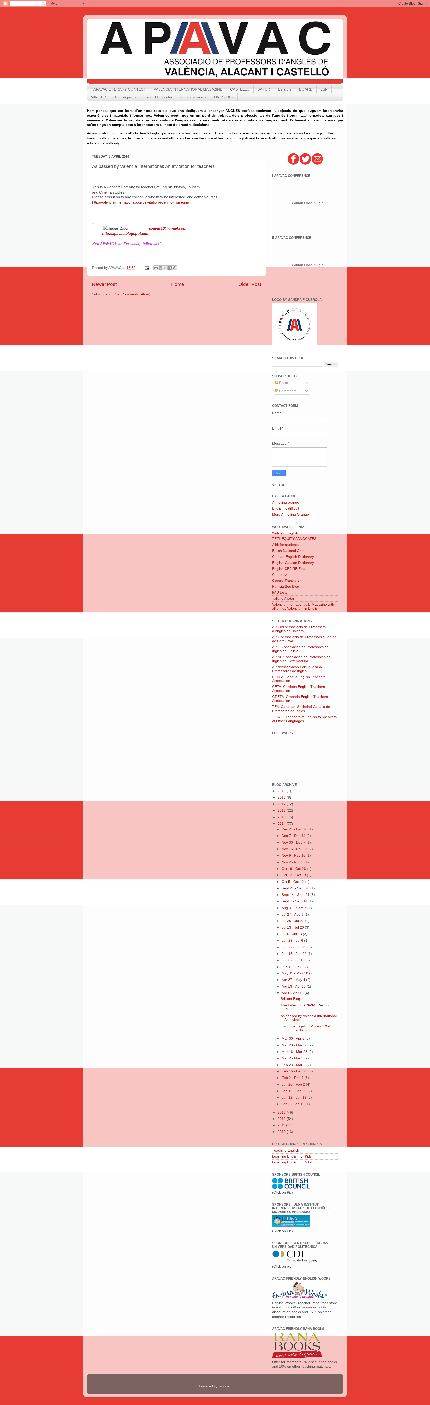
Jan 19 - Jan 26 (294, 1091)
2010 (282, 1132)
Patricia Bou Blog (285, 586)
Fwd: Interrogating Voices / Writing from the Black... (308, 1028)
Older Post (249, 284)
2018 (282, 797)
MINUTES (99, 97)
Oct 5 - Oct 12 (293, 882)
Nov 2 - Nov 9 (293, 862)
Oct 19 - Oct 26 (294, 869)
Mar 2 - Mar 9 (293, 1058)
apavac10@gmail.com (167, 228)
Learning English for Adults (293, 1162)
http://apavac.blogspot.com (125, 234)
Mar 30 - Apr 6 (293, 1038)
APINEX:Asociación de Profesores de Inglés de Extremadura (301, 659)
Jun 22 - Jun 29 (294, 947)
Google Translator (286, 580)
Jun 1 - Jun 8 (292, 967)
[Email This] (155, 267)
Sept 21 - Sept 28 (296, 888)
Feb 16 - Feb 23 (295, 1071)
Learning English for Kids (292, 1156)
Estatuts (284, 89)
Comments (287, 391)
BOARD (306, 89)
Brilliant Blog (290, 999)
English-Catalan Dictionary (293, 563)
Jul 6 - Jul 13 (292, 934)
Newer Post (104, 284)
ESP (324, 89)
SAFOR (263, 89)
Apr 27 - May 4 (294, 980)
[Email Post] (146, 268)
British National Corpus (290, 551)
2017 (282, 804)
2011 (282, 1125)
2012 (282, 1119)
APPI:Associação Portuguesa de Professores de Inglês (297, 669)
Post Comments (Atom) (131, 294)
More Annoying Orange (290, 514)
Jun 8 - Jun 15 (293, 960)
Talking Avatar (283, 598)
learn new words (193, 97)
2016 (282, 810)
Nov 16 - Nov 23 (295, 849)
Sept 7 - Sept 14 (295, 901)
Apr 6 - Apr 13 (293, 993)
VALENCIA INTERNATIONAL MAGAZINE (188, 89)
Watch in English (285, 533)
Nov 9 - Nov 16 (294, 855)
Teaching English (285, 1150)
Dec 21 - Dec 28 (295, 829)
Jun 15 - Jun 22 (294, 954)
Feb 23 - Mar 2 (294, 1065)
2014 (282, 823)
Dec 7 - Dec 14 (294, 836)
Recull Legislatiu (159, 97)
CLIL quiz (279, 575)
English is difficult (285, 508)
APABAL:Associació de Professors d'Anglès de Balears (299, 629)
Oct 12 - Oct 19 (294, 875)
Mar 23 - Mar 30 (295, 1045)
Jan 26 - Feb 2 (294, 1084)
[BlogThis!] (160, 267)
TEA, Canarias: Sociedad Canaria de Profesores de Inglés (301, 709)
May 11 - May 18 (295, 973)
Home (177, 284)
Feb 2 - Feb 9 (293, 1078)
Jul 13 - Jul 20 (293, 927)
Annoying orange (285, 502)
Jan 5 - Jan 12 (293, 1104)
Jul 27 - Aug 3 (293, 914)
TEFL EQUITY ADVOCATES (294, 539)
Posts (283, 383)
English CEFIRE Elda (288, 569)
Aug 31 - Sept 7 (294, 908)
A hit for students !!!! (288, 545)
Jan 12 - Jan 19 (294, 1097)
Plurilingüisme (126, 97)
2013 (282, 1112)
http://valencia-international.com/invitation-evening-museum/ (140, 202)
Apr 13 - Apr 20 (294, 986)
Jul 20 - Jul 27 (293, 921)
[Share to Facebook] (169, 267)
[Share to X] (165, 267)
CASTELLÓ (240, 89)
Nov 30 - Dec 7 (294, 842)
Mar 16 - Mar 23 (295, 1052)
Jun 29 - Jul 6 (293, 940)
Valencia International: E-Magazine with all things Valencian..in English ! (303, 606)
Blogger (224, 1386)
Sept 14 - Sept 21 (296, 895)
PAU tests (279, 592)
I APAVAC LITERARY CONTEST (119, 89)
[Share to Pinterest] (174, 267)
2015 (282, 817)
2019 (282, 791)
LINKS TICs (224, 97)
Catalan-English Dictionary (293, 557)
